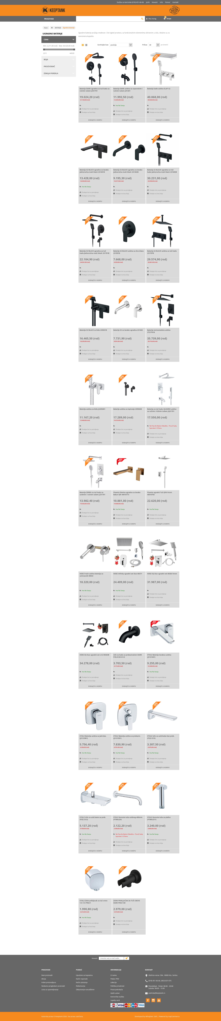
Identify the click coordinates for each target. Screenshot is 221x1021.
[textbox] (108, 18)
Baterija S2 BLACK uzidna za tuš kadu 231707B (162, 252)
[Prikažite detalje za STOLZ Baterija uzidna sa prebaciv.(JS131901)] (128, 715)
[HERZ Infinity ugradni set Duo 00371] (128, 553)
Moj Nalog (152, 19)
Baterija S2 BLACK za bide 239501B (93, 330)
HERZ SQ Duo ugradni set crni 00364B (94, 655)
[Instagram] (153, 1000)
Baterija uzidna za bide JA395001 (92, 409)
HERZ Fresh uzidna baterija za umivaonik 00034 (91, 575)
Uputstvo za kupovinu (84, 975)
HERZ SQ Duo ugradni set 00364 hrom (162, 574)
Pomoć (167, 2)
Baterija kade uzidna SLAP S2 (158, 89)
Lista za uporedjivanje (49, 989)
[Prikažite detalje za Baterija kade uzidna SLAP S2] (162, 68)
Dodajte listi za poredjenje (90, 109)
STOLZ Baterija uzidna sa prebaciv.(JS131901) (127, 737)
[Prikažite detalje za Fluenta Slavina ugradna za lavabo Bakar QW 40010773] (128, 471)
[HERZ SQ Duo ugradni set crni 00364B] (95, 634)
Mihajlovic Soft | (152, 1016)
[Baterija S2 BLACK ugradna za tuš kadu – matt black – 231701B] (95, 230)
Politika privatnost (117, 986)
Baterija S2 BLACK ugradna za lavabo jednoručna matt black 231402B (127, 171)
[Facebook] (148, 1000)
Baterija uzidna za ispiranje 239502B (127, 409)
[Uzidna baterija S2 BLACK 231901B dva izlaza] (128, 230)
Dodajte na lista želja (88, 112)
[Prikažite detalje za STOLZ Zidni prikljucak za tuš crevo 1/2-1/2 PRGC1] (95, 880)
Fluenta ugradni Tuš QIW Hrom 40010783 (159, 493)
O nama (113, 975)
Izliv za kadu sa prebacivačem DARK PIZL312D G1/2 (127, 656)
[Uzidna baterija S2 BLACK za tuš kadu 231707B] (162, 230)
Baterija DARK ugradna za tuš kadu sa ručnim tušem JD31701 (94, 90)
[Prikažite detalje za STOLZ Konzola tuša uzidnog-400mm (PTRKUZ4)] (128, 796)
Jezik (148, 2)
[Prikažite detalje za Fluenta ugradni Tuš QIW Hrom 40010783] (162, 471)
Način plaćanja (81, 982)
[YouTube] (159, 1000)
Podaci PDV (114, 979)
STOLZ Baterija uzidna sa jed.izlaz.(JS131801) (93, 737)
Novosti (155, 2)
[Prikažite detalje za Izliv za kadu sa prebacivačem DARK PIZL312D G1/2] (128, 634)
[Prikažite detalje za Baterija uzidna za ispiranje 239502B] (128, 388)
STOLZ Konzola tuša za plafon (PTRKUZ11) (159, 818)
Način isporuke (82, 979)
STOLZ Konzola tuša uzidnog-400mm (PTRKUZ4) (127, 818)
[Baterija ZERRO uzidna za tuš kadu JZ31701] (95, 471)
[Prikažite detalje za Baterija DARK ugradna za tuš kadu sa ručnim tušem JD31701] (95, 68)
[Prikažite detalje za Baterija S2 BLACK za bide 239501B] (95, 309)
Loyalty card (115, 1000)
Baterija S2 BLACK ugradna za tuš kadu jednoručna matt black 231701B (94, 252)
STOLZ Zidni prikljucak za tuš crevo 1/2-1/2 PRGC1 (93, 902)
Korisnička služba (117, 997)
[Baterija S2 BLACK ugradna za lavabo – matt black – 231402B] (128, 149)
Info (161, 2)
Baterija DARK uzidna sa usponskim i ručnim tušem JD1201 (127, 90)
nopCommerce (174, 1016)
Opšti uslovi (115, 993)
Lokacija (113, 982)
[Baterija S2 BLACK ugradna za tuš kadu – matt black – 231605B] (162, 149)
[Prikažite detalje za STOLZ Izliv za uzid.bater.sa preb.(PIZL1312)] (95, 796)
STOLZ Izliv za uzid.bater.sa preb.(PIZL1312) (93, 818)
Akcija (43, 979)
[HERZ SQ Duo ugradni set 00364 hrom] (162, 553)
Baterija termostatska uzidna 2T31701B (158, 331)
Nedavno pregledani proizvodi (53, 986)
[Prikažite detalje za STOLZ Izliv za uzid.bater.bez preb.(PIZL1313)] (162, 715)
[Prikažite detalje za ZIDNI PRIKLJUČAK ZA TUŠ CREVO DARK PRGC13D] (128, 880)
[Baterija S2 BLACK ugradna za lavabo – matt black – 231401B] (95, 149)
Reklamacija (80, 986)
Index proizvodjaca (48, 982)
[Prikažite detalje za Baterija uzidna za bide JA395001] (95, 388)
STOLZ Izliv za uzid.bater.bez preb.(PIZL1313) (160, 737)
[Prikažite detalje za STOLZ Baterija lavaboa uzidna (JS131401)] (162, 634)
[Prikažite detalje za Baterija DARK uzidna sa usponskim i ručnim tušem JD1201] (128, 68)
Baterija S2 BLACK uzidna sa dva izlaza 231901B (128, 252)
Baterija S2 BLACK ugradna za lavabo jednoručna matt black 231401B (94, 171)
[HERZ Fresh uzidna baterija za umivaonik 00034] (95, 553)
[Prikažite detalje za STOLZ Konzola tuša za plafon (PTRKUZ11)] (162, 796)
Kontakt (175, 2)
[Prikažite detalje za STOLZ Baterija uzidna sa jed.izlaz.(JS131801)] (95, 715)
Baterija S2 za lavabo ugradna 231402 (128, 330)
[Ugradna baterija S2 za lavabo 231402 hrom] (128, 309)
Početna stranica (52, 27)
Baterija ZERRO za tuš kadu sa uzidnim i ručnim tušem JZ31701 (92, 493)
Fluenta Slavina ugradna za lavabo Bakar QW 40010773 (126, 493)
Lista (86, 45)
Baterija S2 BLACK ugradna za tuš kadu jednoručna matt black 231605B (162, 171)
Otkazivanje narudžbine (85, 989)
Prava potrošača (116, 989)
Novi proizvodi (46, 975)
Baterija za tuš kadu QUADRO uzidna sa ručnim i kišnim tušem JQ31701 (161, 410)
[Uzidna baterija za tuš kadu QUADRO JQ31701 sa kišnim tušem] (162, 388)
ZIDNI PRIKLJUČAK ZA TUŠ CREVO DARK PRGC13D (126, 902)
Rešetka (83, 45)
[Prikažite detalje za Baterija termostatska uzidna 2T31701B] (162, 309)
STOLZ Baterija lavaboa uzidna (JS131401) (159, 656)
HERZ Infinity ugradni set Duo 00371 (127, 574)
